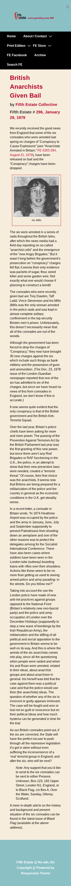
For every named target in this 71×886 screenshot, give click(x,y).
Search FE (14, 64)
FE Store (39, 45)
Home (11, 36)
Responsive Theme (35, 873)
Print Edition (16, 45)
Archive (40, 55)
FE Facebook (17, 55)
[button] (68, 7)
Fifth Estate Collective (36, 104)
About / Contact (35, 36)
